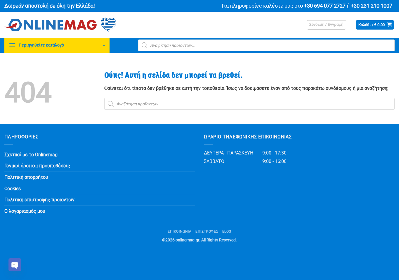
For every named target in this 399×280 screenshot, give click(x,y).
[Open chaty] (14, 264)
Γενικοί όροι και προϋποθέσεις (37, 166)
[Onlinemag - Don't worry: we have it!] (97, 25)
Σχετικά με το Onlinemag (31, 154)
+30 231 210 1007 (371, 6)
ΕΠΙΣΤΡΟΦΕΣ (206, 231)
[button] (326, 25)
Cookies (12, 188)
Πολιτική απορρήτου (26, 177)
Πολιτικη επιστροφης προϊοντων (39, 199)
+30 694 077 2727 (325, 6)
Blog (226, 231)
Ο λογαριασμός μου (24, 211)
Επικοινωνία (180, 231)
